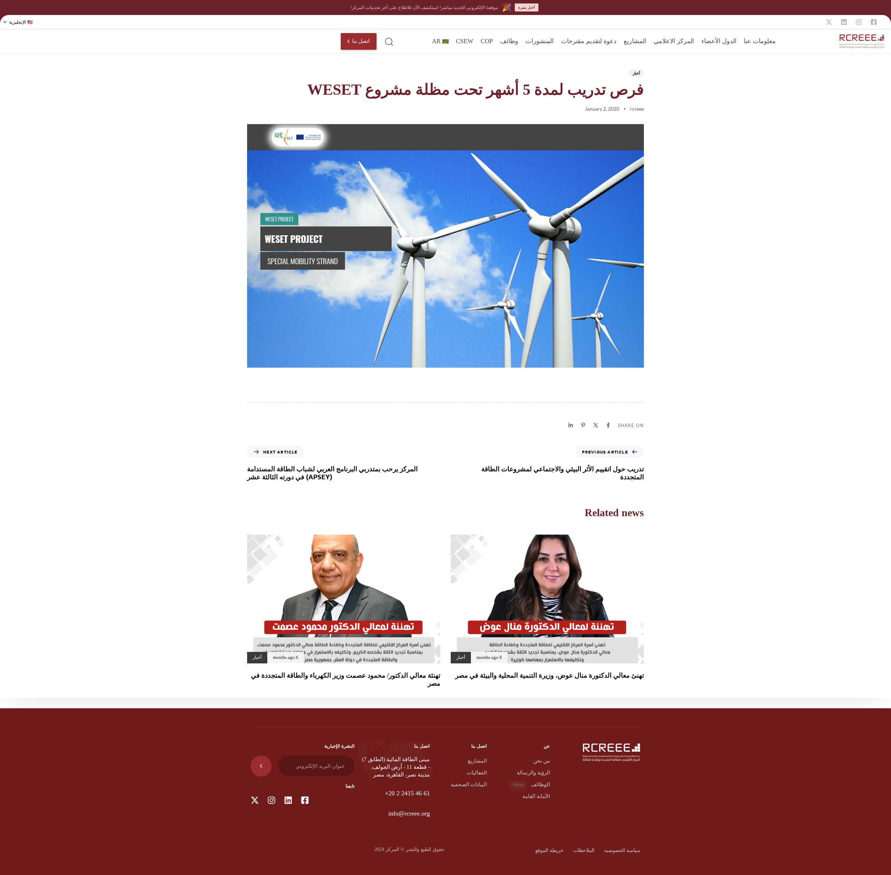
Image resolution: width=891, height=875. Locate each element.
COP (487, 41)
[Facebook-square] (873, 22)
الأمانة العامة (536, 796)
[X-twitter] (829, 22)
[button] (18, 22)
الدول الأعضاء (718, 41)
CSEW (464, 41)
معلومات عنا (760, 41)
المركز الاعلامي (674, 41)
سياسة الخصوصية (622, 850)
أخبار (636, 73)
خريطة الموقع (549, 850)
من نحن (541, 761)
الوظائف (531, 784)
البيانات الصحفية (469, 784)
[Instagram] (858, 22)
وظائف (509, 41)
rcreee (637, 109)
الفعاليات (477, 772)
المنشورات (540, 41)
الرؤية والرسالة (533, 772)
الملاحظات (583, 850)
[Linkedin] (844, 22)
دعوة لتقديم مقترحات (588, 41)
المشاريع (635, 41)
